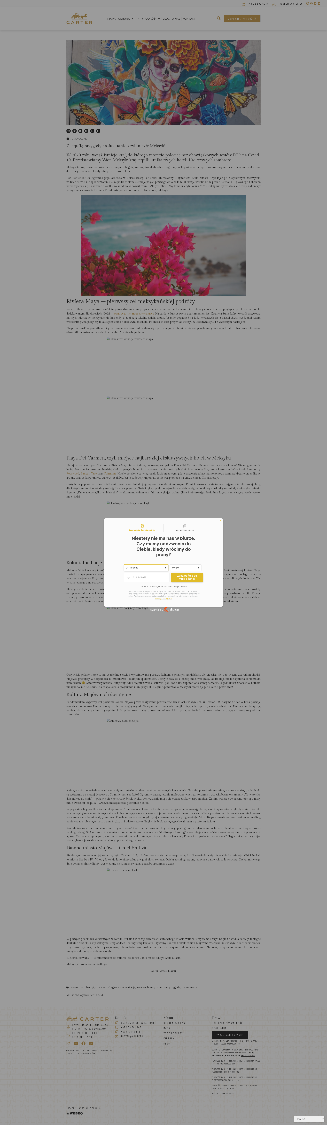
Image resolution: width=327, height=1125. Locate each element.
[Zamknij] (220, 520)
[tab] (142, 527)
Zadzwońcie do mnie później (187, 577)
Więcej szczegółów (163, 598)
